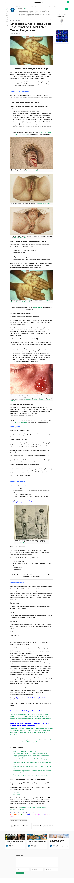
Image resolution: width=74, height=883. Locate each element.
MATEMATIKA (8, 4)
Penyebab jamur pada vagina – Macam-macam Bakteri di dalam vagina (31, 755)
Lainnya (42, 814)
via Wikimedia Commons (23, 542)
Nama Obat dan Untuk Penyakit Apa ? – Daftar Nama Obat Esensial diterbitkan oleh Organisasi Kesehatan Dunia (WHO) (30, 724)
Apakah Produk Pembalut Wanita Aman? (23, 774)
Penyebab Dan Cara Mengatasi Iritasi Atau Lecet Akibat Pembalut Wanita (31, 775)
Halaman (65, 4)
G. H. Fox (45, 574)
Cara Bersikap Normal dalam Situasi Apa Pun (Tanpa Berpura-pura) (14, 842)
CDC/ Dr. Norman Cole (21, 422)
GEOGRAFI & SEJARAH (18, 5)
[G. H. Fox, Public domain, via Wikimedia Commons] (31, 573)
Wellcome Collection (30, 170)
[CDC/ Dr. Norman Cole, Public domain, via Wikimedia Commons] (31, 418)
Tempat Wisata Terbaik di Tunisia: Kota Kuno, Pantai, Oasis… (37, 842)
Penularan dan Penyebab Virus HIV (21, 757)
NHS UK (29, 807)
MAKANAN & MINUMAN (55, 5)
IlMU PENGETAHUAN (34, 5)
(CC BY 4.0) (37, 170)
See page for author (37, 307)
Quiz (11, 814)
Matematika (17, 814)
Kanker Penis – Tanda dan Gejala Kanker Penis (24, 751)
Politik (27, 4)
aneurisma (30, 348)
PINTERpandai (37, 2)
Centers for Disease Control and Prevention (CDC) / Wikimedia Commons (31, 301)
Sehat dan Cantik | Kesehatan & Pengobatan (21, 19)
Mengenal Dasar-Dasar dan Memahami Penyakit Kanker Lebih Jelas (30, 753)
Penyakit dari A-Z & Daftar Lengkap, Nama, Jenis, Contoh (26, 711)
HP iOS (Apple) (16, 794)
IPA (13, 4)
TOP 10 (49, 5)
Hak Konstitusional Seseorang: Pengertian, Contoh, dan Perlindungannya (57, 841)
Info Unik (36, 814)
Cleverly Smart (22, 807)
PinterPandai (22, 8)
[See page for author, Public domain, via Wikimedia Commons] (31, 305)
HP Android (16, 792)
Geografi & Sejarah (28, 814)
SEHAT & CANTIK (42, 5)
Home (11, 19)
